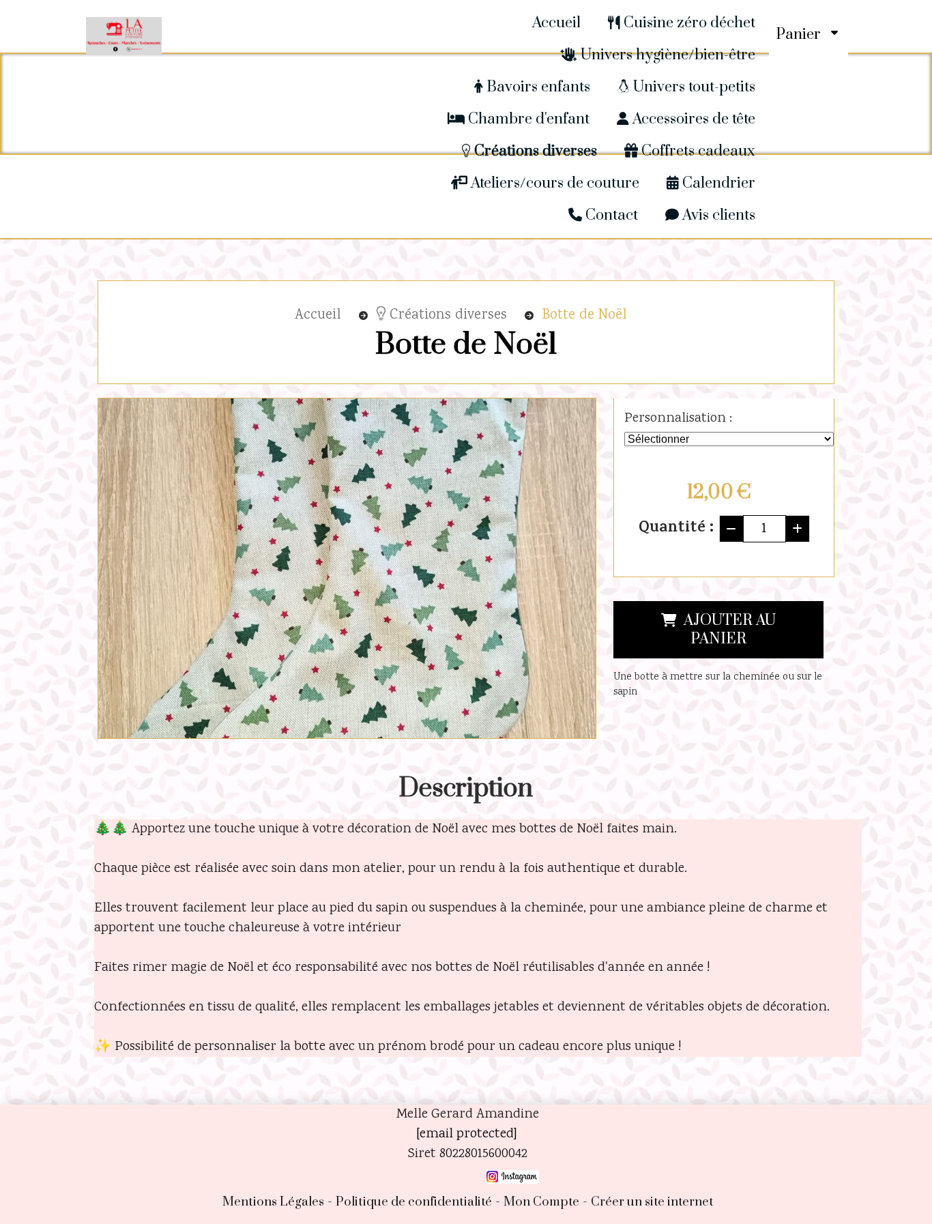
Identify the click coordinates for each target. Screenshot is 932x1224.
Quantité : (676, 529)
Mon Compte (541, 1202)
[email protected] (466, 1134)
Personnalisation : (678, 418)
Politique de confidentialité (414, 1202)
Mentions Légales (273, 1202)
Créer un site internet (652, 1202)
